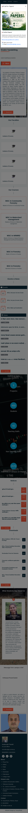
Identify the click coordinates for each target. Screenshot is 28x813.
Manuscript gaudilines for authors (10, 39)
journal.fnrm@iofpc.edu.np (13, 44)
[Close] (25, 6)
